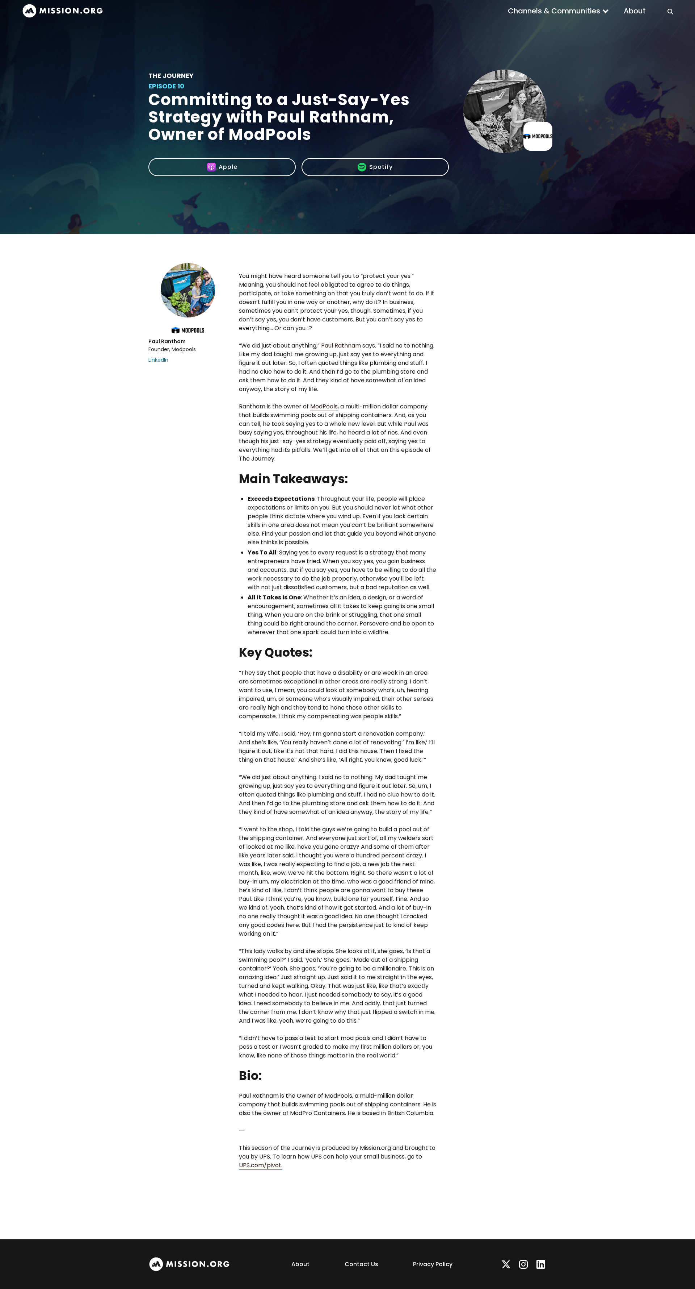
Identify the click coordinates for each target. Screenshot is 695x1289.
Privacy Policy (432, 1264)
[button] (558, 11)
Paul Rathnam (341, 345)
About (635, 11)
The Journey (171, 75)
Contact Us (361, 1264)
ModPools (324, 406)
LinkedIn (158, 359)
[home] (63, 11)
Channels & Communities (554, 11)
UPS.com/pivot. (260, 1165)
